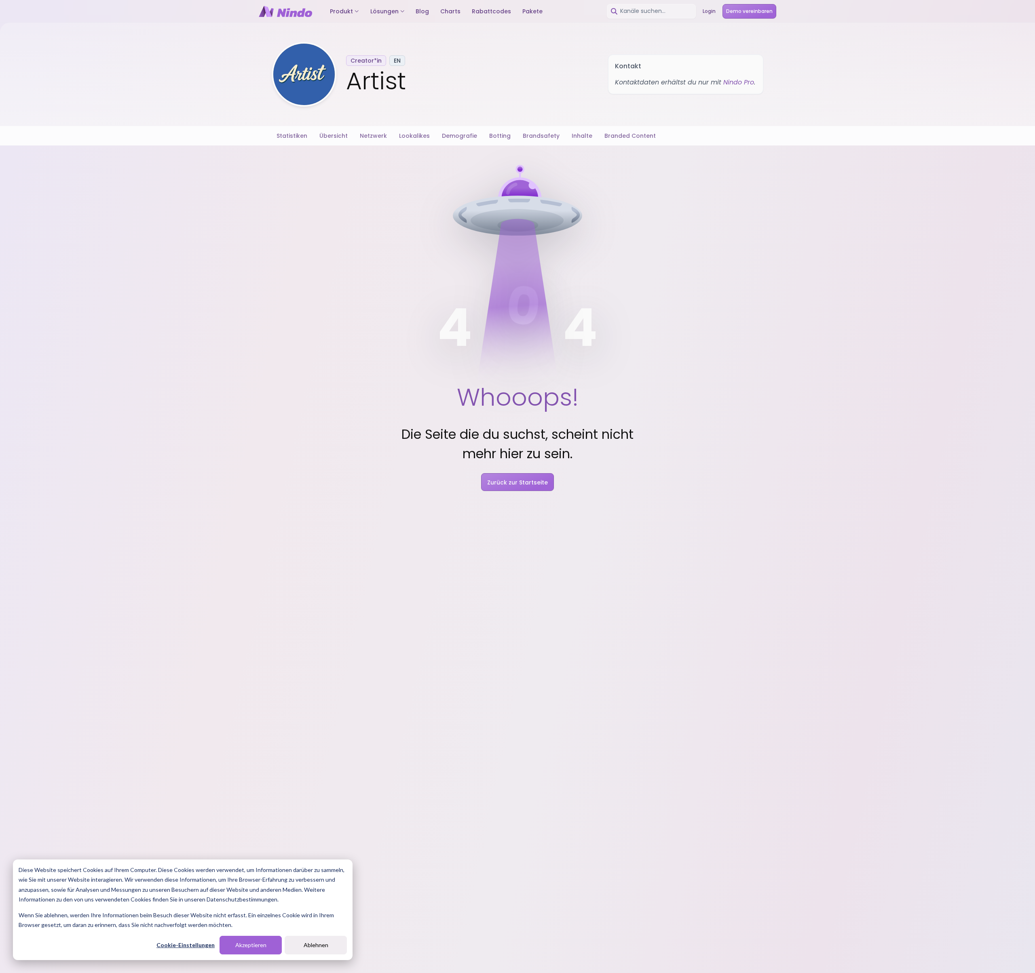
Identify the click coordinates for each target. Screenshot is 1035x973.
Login (709, 11)
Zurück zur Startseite (517, 482)
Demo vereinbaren (749, 11)
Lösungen (384, 11)
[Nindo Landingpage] (285, 11)
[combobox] (651, 11)
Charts (450, 11)
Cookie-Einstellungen (185, 944)
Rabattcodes (491, 11)
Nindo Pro (738, 82)
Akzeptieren (250, 944)
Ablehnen (316, 944)
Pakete (532, 11)
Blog (422, 11)
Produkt (341, 11)
